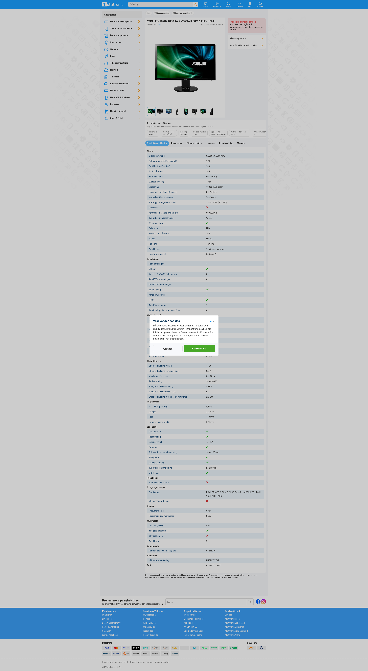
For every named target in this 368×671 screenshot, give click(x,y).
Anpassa (167, 348)
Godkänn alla (199, 348)
